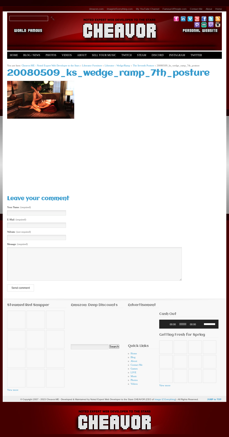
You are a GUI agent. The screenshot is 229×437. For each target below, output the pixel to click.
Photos (51, 55)
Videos (67, 55)
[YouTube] (197, 19)
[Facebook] (204, 19)
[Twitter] (211, 19)
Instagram (177, 55)
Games (134, 368)
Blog (133, 357)
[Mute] (200, 324)
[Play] (165, 324)
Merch (33, 62)
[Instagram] (218, 24)
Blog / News (31, 55)
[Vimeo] (190, 19)
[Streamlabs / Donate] (204, 24)
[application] (188, 324)
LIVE (133, 372)
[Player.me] (197, 24)
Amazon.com (96, 9)
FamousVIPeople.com (175, 9)
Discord (158, 55)
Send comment (20, 287)
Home (218, 9)
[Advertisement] (114, 154)
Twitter (196, 55)
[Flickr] (176, 19)
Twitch (126, 55)
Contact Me (196, 9)
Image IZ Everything (165, 399)
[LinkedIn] (183, 19)
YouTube (16, 62)
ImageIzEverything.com (120, 9)
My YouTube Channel (147, 9)
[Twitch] (211, 24)
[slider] (210, 324)
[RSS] (218, 19)
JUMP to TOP (214, 399)
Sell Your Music (104, 55)
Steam (141, 55)
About (209, 9)
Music (134, 376)
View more (12, 389)
